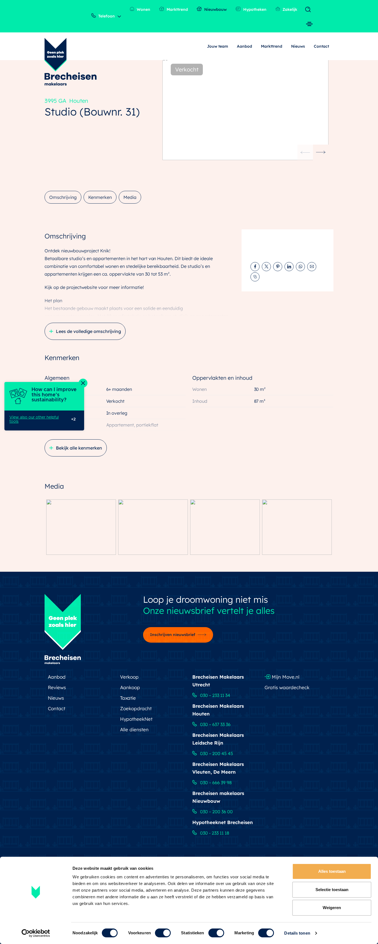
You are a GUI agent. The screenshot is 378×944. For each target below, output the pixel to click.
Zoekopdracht (136, 708)
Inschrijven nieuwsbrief (172, 634)
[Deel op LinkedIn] (289, 266)
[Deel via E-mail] (311, 266)
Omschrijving (63, 197)
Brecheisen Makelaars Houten (218, 710)
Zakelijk (289, 9)
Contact (321, 46)
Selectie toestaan (331, 889)
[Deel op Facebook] (255, 266)
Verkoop (129, 677)
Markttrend (176, 9)
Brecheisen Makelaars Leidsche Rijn (218, 739)
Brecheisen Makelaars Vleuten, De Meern (218, 768)
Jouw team (217, 46)
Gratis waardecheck (287, 687)
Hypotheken (254, 9)
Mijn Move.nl (284, 677)
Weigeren (332, 907)
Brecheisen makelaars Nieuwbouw (218, 797)
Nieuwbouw (215, 9)
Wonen (143, 9)
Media (129, 197)
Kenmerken (100, 197)
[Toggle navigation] (309, 10)
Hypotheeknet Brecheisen (222, 822)
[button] (320, 152)
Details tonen (297, 933)
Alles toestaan (332, 871)
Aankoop (130, 687)
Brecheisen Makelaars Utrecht (218, 681)
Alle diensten (134, 729)
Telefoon (106, 16)
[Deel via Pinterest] (277, 266)
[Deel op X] (266, 266)
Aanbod (244, 46)
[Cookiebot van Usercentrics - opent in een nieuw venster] (36, 933)
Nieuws (298, 46)
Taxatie (128, 698)
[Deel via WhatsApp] (300, 266)
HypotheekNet (136, 719)
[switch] (163, 932)
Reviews (57, 687)
